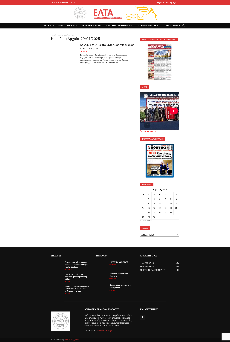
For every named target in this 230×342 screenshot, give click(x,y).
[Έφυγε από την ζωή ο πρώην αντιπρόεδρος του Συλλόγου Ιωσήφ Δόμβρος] (57, 265)
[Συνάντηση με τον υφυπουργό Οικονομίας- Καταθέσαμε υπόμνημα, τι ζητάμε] (57, 289)
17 (160, 208)
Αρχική (53, 35)
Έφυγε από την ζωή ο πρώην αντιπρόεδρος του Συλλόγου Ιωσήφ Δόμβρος (76, 264)
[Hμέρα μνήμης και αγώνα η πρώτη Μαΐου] (102, 288)
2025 (59, 35)
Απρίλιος (67, 35)
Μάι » (149, 220)
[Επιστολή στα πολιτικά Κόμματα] (102, 276)
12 (171, 203)
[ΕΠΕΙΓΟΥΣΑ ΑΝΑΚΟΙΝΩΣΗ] (102, 265)
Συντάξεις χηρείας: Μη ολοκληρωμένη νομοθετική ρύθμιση (76, 276)
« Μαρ (143, 220)
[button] (183, 25)
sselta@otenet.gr (104, 330)
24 (160, 212)
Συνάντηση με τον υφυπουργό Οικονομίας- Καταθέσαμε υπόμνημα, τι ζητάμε (77, 288)
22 (149, 212)
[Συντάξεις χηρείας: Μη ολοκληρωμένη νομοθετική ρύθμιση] (57, 277)
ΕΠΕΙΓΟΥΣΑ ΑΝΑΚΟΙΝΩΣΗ (119, 262)
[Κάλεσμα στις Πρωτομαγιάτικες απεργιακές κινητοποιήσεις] (64, 52)
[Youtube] (142, 317)
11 (165, 203)
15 (149, 208)
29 (149, 217)
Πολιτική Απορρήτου (71, 340)
